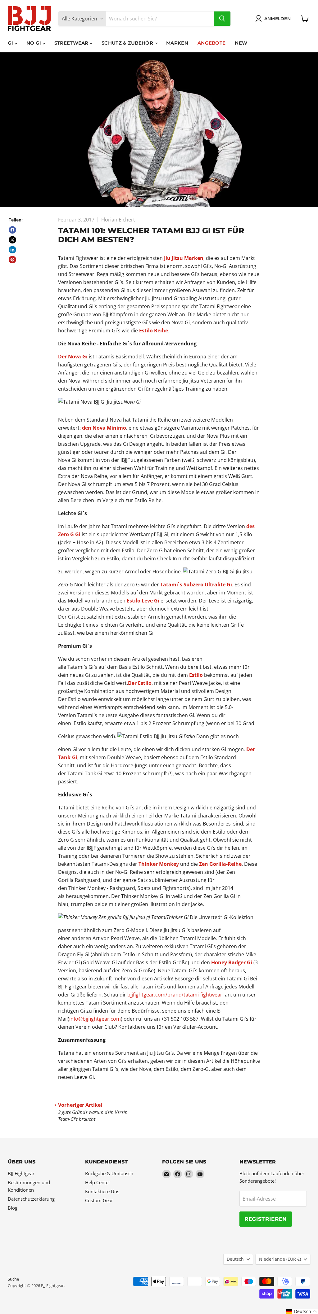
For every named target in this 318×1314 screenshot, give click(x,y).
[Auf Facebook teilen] (12, 230)
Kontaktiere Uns (102, 1191)
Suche (13, 1279)
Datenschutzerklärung (31, 1199)
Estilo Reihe (153, 330)
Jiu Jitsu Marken (183, 258)
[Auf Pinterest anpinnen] (12, 259)
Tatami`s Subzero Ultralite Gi (196, 584)
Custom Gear (99, 1200)
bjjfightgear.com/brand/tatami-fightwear (174, 994)
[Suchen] (222, 18)
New (241, 43)
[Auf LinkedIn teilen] (12, 249)
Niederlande (280, 1259)
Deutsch (235, 1259)
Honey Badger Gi (232, 962)
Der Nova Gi (73, 356)
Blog (12, 1208)
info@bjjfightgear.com (95, 1018)
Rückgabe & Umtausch (109, 1173)
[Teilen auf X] (12, 239)
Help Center (97, 1182)
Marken (177, 43)
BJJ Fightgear (21, 1173)
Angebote (211, 43)
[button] (302, 1311)
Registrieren (265, 1219)
